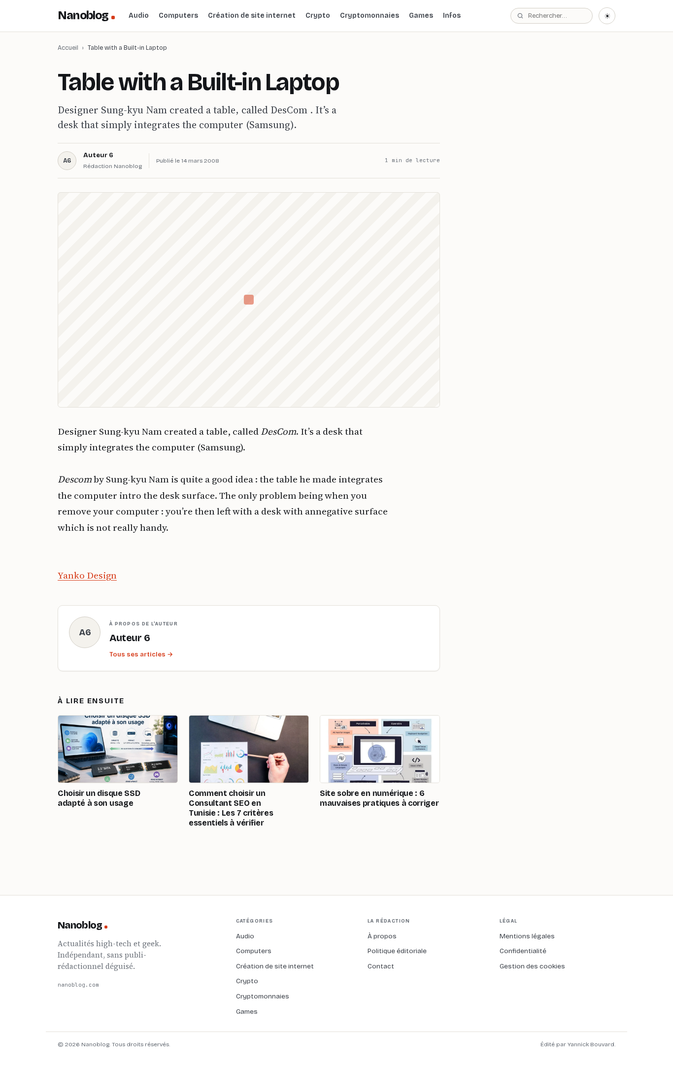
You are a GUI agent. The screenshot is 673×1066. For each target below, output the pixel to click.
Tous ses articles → (141, 654)
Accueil (68, 47)
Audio (139, 15)
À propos (382, 936)
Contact (381, 966)
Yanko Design (87, 575)
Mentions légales (527, 936)
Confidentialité (523, 951)
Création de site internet (252, 15)
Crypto (317, 15)
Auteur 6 (98, 155)
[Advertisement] (541, 211)
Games (421, 15)
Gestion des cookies (532, 966)
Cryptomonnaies (369, 15)
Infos (452, 15)
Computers (178, 15)
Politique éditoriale (397, 951)
